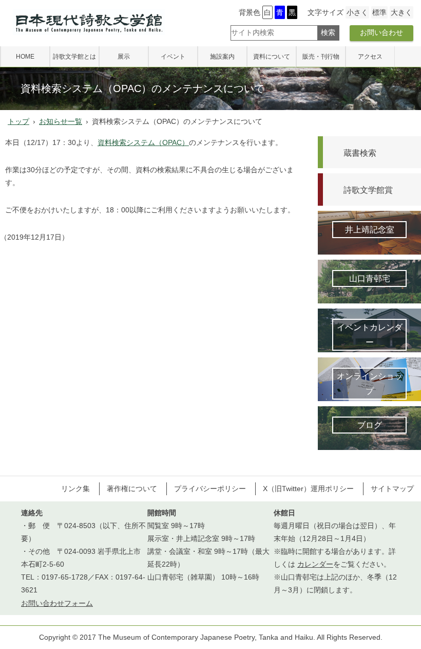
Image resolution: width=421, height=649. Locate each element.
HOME (25, 56)
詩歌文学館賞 (368, 189)
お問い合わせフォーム (57, 603)
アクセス (370, 56)
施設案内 (222, 56)
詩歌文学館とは (74, 56)
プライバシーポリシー (210, 488)
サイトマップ (392, 488)
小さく (357, 12)
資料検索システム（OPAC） (143, 142)
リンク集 (75, 488)
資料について (271, 56)
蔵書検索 (359, 152)
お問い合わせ (381, 32)
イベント (173, 56)
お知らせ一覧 (60, 121)
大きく (401, 12)
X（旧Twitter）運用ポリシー (308, 488)
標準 (379, 12)
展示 (124, 56)
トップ (18, 121)
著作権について (132, 488)
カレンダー (315, 564)
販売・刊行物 (320, 56)
